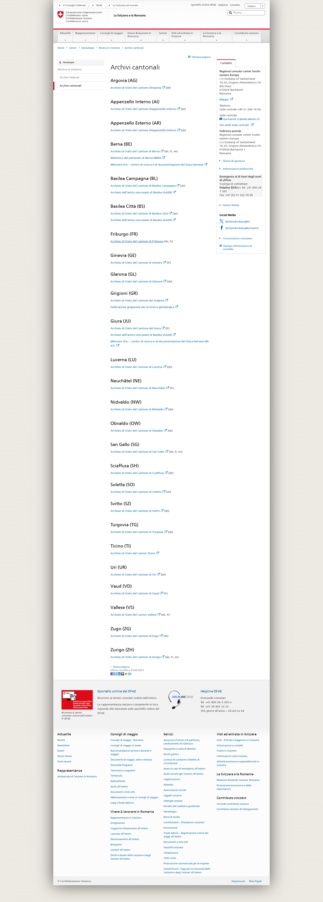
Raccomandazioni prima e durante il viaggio (130, 752)
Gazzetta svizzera (173, 847)
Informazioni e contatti (230, 745)
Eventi (60, 750)
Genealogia (87, 47)
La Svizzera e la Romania (212, 35)
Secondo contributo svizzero (233, 804)
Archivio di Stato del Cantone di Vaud (134, 593)
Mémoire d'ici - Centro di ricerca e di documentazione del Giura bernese (156, 164)
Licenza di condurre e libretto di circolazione (182, 761)
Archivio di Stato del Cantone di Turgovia (136, 532)
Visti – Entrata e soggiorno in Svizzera (238, 740)
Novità (61, 740)
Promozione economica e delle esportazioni (234, 787)
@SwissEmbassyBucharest (242, 228)
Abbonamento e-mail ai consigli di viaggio (134, 797)
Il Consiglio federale (74, 5)
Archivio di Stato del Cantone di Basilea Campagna (143, 185)
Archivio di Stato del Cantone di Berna (135, 151)
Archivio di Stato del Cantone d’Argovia (135, 87)
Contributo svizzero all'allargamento (237, 809)
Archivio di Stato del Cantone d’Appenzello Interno (143, 109)
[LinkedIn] (119, 673)
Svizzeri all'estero (120, 850)
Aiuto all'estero (119, 786)
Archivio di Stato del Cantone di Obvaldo (136, 430)
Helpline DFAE (211, 691)
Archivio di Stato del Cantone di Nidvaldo (137, 409)
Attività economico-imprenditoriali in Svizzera (238, 763)
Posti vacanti (64, 761)
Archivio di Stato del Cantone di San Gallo (137, 451)
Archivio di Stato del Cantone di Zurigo (135, 657)
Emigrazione (117, 823)
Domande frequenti (121, 765)
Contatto (224, 63)
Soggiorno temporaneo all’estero (129, 828)
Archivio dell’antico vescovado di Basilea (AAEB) (141, 192)
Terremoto (116, 776)
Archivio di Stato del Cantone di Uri (133, 574)
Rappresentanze (85, 33)
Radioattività (117, 781)
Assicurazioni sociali (175, 790)
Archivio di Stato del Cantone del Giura (135, 328)
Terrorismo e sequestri (122, 770)
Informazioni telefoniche (237, 168)
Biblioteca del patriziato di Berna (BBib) (135, 158)
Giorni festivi (231, 205)
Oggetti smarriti (173, 795)
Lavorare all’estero (120, 833)
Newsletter (63, 745)
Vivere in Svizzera (226, 750)
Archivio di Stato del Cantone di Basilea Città (139, 213)
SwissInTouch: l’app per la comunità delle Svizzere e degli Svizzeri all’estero (187, 870)
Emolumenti (171, 827)
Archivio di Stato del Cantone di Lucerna (136, 367)
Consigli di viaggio (111, 33)
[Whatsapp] (126, 673)
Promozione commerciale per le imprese (186, 863)
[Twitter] (116, 673)
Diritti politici (171, 754)
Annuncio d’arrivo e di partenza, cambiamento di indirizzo (182, 742)
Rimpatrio (116, 844)
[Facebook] (112, 673)
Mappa (224, 99)
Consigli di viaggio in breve (125, 745)
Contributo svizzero (247, 33)
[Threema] (123, 673)
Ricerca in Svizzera (109, 47)
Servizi (163, 33)
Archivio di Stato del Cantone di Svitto (135, 511)
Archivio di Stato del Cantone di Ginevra (136, 262)
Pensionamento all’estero (124, 839)
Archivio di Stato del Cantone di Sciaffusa (137, 473)
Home (60, 47)
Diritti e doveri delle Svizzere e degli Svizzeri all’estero (130, 857)
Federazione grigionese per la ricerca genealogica (142, 307)
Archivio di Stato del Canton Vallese (133, 614)
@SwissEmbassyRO (237, 221)
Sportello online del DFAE (116, 691)
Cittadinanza (171, 852)
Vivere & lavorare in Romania (139, 35)
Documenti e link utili (122, 792)
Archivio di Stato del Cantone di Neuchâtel (137, 388)
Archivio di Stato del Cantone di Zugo (134, 636)
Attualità (65, 33)
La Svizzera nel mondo (125, 5)
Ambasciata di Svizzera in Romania (77, 776)
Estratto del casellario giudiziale (182, 806)
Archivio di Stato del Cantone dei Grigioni (137, 300)
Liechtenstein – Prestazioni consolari (184, 822)
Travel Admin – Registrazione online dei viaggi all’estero (186, 835)
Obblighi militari (173, 801)
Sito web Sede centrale (234, 125)
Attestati (168, 784)
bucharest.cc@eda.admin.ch (241, 119)
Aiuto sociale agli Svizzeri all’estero (183, 774)
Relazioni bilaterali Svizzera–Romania (238, 780)
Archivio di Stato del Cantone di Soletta (135, 492)
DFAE (99, 5)
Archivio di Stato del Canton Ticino (132, 553)
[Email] (129, 673)
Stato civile (170, 858)
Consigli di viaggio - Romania (126, 740)
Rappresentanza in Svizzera (125, 817)
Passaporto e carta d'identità (180, 749)
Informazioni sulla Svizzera (232, 756)
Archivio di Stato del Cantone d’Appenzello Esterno (143, 130)
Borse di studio (172, 817)
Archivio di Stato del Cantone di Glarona (136, 281)
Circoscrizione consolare (237, 238)
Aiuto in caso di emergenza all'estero (184, 768)
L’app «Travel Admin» (122, 802)
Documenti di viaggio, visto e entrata (131, 759)
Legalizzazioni (172, 779)
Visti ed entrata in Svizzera (182, 35)
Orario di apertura (233, 160)
